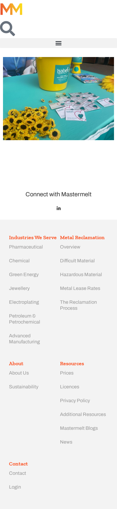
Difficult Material (77, 260)
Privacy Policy (75, 400)
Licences (69, 386)
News (66, 441)
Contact (17, 473)
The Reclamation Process (78, 305)
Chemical (19, 260)
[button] (58, 43)
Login (15, 486)
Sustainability (23, 386)
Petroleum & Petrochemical (24, 318)
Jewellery (19, 288)
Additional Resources (83, 414)
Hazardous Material (81, 274)
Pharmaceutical (26, 246)
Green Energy (24, 274)
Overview (70, 246)
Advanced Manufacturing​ (24, 338)
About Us (19, 372)
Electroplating (24, 302)
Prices (67, 372)
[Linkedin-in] (58, 208)
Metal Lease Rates (80, 288)
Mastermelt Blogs (79, 428)
